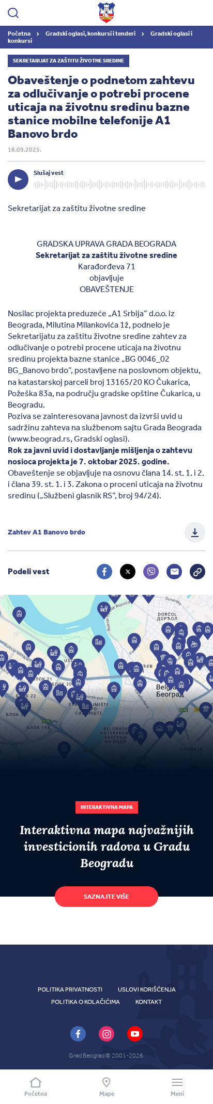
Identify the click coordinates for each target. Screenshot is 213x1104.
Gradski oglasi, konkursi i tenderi (90, 33)
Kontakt (148, 1001)
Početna (20, 33)
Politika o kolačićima (85, 1001)
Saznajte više (106, 896)
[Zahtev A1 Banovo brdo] (195, 532)
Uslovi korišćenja (147, 989)
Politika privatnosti (70, 989)
